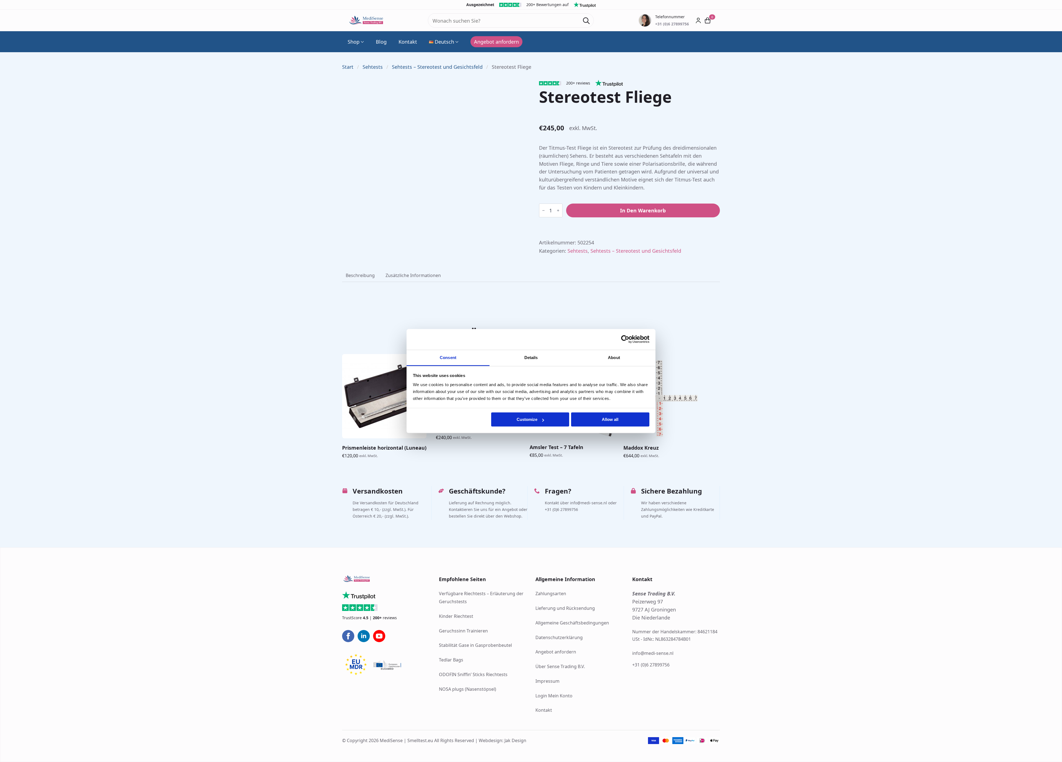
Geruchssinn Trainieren (463, 631)
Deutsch (444, 41)
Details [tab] (531, 357)
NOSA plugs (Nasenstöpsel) (467, 689)
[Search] (586, 21)
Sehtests (373, 67)
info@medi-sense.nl (652, 653)
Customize (527, 419)
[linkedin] (364, 636)
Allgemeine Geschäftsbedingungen (572, 623)
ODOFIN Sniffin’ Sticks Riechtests (473, 674)
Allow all (610, 419)
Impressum (547, 681)
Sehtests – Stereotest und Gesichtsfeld (437, 67)
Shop (354, 41)
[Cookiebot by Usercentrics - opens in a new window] (625, 339)
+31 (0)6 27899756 (651, 665)
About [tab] (614, 357)
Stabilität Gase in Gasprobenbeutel (475, 645)
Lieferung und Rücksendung (565, 608)
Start (347, 67)
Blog (381, 41)
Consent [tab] (448, 357)
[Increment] (558, 210)
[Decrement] (543, 210)
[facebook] (348, 636)
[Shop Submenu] (362, 41)
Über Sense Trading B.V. (560, 666)
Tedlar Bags (451, 660)
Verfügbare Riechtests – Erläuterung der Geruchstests (481, 597)
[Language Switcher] (456, 41)
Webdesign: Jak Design (502, 740)
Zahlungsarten (550, 593)
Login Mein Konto (553, 696)
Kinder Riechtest (456, 616)
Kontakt (408, 41)
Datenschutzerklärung (559, 637)
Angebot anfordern (555, 652)
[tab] (360, 275)
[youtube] (379, 636)
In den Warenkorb (643, 210)
